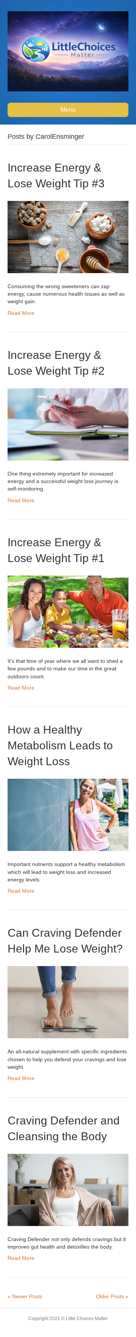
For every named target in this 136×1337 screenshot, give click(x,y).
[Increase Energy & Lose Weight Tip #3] (68, 236)
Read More (21, 313)
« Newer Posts (25, 1296)
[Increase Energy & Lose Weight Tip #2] (68, 424)
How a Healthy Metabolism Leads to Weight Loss (60, 745)
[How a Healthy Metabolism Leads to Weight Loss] (68, 814)
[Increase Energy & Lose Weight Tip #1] (68, 611)
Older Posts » (112, 1296)
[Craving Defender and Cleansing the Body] (68, 1189)
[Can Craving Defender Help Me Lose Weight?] (68, 1002)
